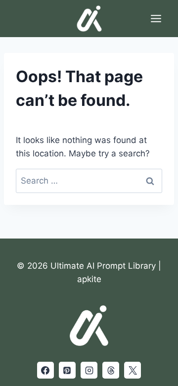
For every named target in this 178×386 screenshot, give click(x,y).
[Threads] (110, 370)
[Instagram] (89, 370)
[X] (132, 370)
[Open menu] (155, 18)
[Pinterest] (67, 370)
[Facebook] (45, 370)
